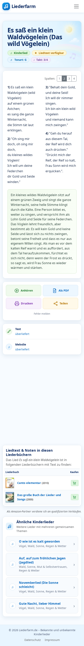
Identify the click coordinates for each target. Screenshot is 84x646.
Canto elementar (29, 483)
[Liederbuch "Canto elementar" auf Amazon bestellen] (74, 483)
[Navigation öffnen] (76, 6)
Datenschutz (32, 640)
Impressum (52, 640)
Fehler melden (42, 313)
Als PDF (64, 290)
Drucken (27, 303)
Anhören (27, 290)
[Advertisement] (42, 400)
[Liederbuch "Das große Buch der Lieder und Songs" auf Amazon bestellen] (74, 497)
